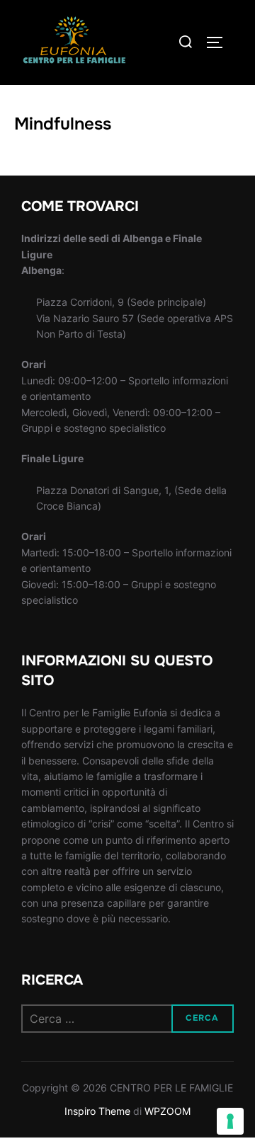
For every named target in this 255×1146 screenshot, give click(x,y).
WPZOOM (167, 1111)
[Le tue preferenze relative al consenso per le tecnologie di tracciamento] (230, 1121)
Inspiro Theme (97, 1111)
